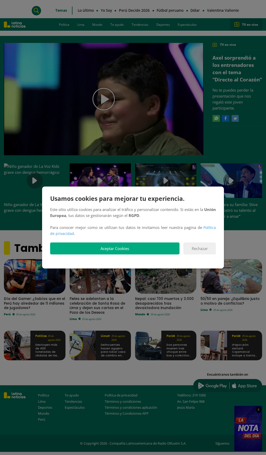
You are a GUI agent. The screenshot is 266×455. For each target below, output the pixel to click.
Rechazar (200, 248)
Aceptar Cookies (115, 248)
